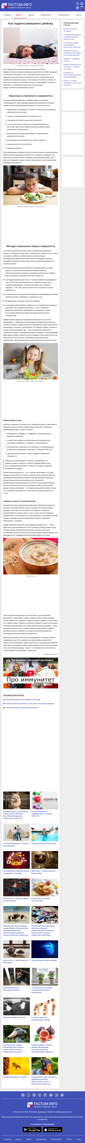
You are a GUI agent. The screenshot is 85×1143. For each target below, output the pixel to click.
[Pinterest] (34, 1095)
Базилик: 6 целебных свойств (71, 60)
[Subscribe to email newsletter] (77, 7)
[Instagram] (51, 1095)
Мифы (31, 15)
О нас (78, 1139)
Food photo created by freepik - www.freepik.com (30, 206)
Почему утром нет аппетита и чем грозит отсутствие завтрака (29, 704)
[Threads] (39, 1095)
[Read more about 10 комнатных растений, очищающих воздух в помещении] (44, 977)
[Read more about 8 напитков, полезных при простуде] (44, 887)
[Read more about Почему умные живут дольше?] (44, 949)
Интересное (46, 15)
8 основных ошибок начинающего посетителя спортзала (72, 45)
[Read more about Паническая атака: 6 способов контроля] (16, 977)
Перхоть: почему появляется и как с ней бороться (72, 83)
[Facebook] (23, 1095)
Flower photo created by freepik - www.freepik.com (31, 65)
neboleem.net (54, 654)
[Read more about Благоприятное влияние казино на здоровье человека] (16, 860)
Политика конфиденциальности (59, 1112)
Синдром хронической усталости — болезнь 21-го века (72, 67)
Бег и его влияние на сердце (70, 30)
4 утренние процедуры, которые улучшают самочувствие (72, 37)
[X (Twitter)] (28, 1095)
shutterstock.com (31, 576)
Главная (7, 15)
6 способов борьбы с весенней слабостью (21, 708)
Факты (18, 15)
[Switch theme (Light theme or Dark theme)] (81, 3)
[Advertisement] (30, 224)
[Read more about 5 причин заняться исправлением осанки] (44, 1006)
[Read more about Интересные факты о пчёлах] (16, 1066)
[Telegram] (56, 1095)
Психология (63, 15)
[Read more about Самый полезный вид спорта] (44, 832)
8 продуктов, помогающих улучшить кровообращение (72, 75)
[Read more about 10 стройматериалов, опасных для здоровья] (16, 832)
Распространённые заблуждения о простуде (22, 700)
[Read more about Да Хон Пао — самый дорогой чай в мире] (16, 949)
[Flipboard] (45, 1095)
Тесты (78, 15)
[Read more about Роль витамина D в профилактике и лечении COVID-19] (44, 800)
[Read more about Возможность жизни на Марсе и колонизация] (16, 887)
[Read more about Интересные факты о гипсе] (16, 1006)
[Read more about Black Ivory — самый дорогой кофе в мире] (44, 860)
